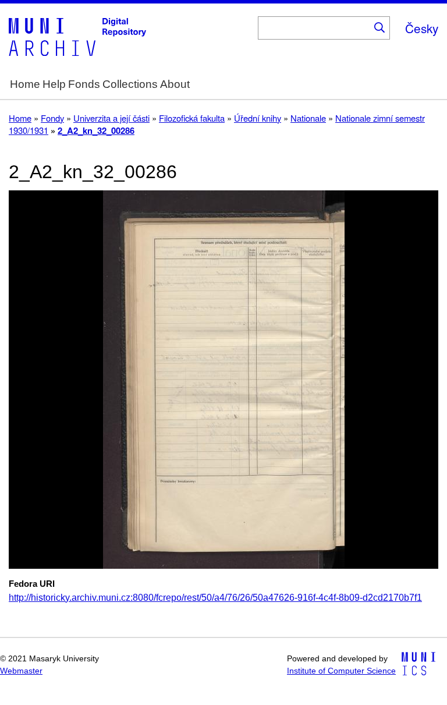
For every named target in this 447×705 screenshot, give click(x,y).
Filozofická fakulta (192, 118)
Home (25, 84)
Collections (130, 84)
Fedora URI (32, 584)
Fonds (84, 84)
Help (54, 84)
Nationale (308, 118)
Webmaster (21, 671)
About (175, 84)
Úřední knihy (257, 118)
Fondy (52, 118)
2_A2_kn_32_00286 (96, 130)
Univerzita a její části (111, 118)
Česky (421, 28)
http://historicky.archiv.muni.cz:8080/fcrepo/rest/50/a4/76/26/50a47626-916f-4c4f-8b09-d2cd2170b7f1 (215, 598)
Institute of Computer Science (341, 671)
